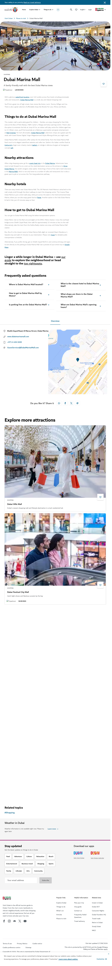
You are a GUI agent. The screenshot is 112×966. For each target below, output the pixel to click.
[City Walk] (55, 736)
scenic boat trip (34, 163)
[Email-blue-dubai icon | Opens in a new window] (77, 403)
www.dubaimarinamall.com (18, 336)
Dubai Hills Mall (14, 504)
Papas (39, 197)
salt (12, 147)
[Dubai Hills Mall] (55, 461)
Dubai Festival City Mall (18, 592)
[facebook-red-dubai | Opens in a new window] (65, 403)
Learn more (52, 828)
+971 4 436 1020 (14, 342)
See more (11, 796)
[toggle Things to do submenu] (52, 9)
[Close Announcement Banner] (105, 2)
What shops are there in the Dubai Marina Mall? (77, 295)
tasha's (34, 145)
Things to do (47, 9)
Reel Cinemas (11, 132)
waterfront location (22, 97)
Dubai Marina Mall (26, 99)
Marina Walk (13, 171)
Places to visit (21, 18)
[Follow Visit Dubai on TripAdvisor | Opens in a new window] (14, 921)
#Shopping (10, 813)
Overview (55, 321)
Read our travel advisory (32, 2)
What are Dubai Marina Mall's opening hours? (78, 306)
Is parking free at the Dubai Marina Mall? (28, 304)
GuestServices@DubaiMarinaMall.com (23, 347)
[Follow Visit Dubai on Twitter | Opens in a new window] (19, 921)
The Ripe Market (15, 685)
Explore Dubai (33, 9)
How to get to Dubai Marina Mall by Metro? (25, 294)
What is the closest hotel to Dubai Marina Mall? (80, 285)
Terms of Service (97, 949)
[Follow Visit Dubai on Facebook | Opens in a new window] (4, 921)
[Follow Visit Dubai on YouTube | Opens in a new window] (25, 921)
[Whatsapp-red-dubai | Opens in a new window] (59, 403)
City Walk (11, 778)
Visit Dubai (9, 18)
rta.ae (53, 234)
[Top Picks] (76, 9)
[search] (71, 9)
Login (90, 9)
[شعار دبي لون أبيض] (7, 898)
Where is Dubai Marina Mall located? (26, 284)
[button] (102, 959)
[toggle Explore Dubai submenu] (39, 9)
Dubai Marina (50, 163)
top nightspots (33, 263)
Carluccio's (8, 145)
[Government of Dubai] (11, 9)
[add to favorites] (104, 84)
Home (24, 9)
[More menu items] (58, 9)
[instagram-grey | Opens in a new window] (9, 921)
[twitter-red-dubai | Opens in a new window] (71, 403)
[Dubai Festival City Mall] (55, 549)
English (82, 9)
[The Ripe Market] (55, 643)
